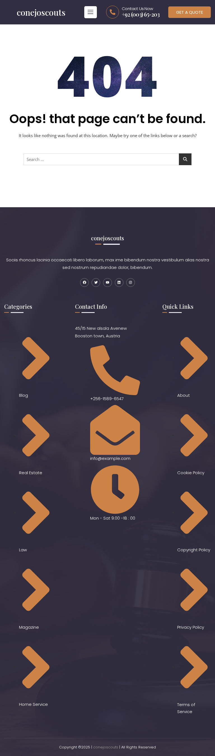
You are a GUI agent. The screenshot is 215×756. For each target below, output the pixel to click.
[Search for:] (107, 159)
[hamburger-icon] (90, 12)
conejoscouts (105, 747)
